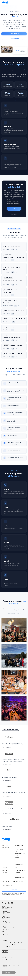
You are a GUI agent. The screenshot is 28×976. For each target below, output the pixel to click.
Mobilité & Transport (6, 959)
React (11, 942)
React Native (21, 942)
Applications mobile (20, 853)
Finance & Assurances (16, 956)
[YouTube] (12, 903)
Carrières (4, 870)
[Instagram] (6, 903)
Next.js (10, 946)
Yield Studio (5, 845)
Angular (3, 942)
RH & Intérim (4, 957)
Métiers (17, 875)
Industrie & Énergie (6, 956)
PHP (7, 946)
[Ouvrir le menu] (25, 2)
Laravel (3, 944)
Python (3, 946)
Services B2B (5, 954)
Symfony (23, 944)
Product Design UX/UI (19, 850)
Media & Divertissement (13, 957)
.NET (12, 944)
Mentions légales (19, 877)
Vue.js (7, 942)
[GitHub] (2, 903)
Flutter (15, 942)
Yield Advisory (5, 847)
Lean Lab (4, 872)
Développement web (19, 845)
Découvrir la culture (14, 38)
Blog (16, 867)
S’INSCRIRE (14, 889)
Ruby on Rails (17, 944)
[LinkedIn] (9, 903)
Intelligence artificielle (18, 856)
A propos (4, 867)
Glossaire (17, 872)
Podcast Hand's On (20, 870)
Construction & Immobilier (15, 954)
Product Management (18, 860)
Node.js (8, 944)
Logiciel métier (19, 864)
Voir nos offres (13, 33)
